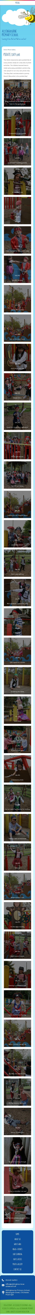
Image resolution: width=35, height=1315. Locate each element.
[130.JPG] (17, 1180)
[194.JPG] (17, 1033)
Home (5, 49)
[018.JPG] (17, 269)
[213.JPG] (17, 1062)
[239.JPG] (17, 1121)
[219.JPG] (17, 1092)
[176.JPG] (17, 974)
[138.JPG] (17, 857)
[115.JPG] (17, 680)
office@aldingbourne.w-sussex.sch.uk (15, 1285)
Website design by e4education (20, 1311)
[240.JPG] (17, 1151)
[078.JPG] (17, 445)
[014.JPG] (17, 210)
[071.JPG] (17, 416)
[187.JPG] (17, 1209)
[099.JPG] (17, 622)
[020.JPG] (17, 298)
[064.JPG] (17, 357)
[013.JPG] (17, 181)
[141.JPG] (17, 886)
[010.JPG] (17, 122)
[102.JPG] (17, 651)
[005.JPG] (17, 93)
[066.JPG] (17, 387)
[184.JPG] (17, 1004)
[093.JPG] (17, 533)
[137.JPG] (17, 827)
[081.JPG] (17, 504)
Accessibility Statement (20, 1305)
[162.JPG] (17, 945)
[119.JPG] (17, 739)
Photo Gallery (11, 49)
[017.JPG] (17, 240)
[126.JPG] (17, 769)
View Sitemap (8, 1305)
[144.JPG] (17, 915)
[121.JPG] (17, 710)
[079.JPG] (17, 475)
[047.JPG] (17, 328)
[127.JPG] (17, 798)
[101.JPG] (17, 592)
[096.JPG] (17, 563)
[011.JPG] (17, 152)
